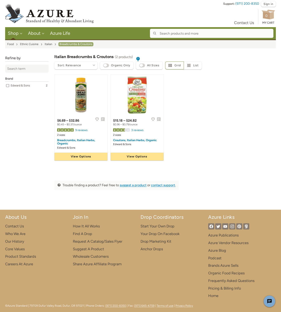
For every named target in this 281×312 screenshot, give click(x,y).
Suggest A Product (88, 249)
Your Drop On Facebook (160, 234)
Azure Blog (217, 250)
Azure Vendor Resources (228, 243)
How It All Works (86, 226)
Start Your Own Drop (157, 226)
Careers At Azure (19, 264)
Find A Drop (82, 234)
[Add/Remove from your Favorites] (97, 119)
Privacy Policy (184, 305)
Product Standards (20, 256)
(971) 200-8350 (247, 4)
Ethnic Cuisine (29, 44)
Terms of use (165, 305)
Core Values (15, 249)
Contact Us (244, 22)
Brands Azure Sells (223, 265)
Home (213, 295)
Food (10, 44)
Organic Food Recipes (226, 273)
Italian (48, 44)
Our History (14, 241)
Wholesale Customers (91, 256)
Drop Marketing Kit (155, 241)
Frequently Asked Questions (231, 280)
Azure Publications (223, 235)
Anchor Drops (151, 249)
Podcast (215, 258)
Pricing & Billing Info (224, 288)
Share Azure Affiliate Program (97, 264)
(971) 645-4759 (144, 305)
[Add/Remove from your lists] (103, 119)
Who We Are (15, 234)
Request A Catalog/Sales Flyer (97, 241)
